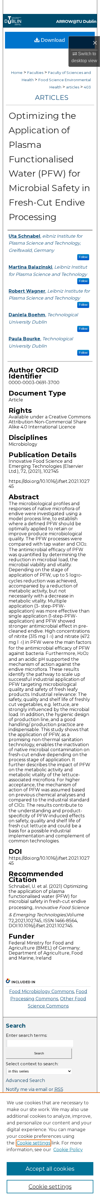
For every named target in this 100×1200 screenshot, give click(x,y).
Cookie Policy (68, 1149)
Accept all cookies (50, 1168)
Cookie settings (33, 1143)
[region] (50, 1146)
